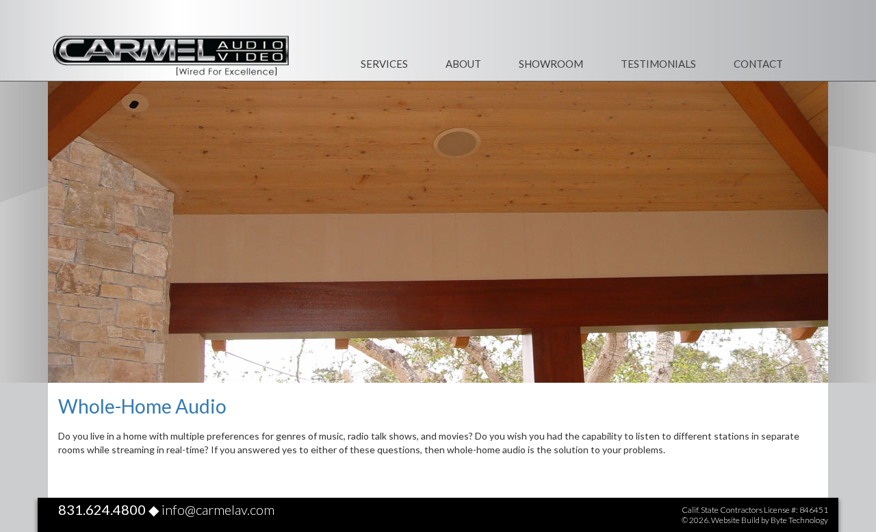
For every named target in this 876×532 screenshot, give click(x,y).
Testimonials (658, 64)
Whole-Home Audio (142, 406)
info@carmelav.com (218, 509)
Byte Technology (799, 520)
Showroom (551, 64)
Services (384, 64)
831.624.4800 (102, 509)
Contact (758, 64)
